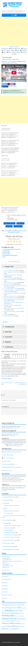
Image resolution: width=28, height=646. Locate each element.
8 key (4, 604)
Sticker (24, 230)
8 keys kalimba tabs (9, 605)
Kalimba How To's (7, 543)
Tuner (20, 230)
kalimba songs (14, 613)
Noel (4, 257)
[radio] (8, 241)
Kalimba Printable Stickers (10, 511)
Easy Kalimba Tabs (7, 520)
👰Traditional (23, 52)
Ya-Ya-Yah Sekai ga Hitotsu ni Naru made (12, 467)
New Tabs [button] (8, 332)
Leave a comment (13, 63)
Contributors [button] (9, 347)
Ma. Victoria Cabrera (7, 579)
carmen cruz (5, 576)
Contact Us (4, 490)
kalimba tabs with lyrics (19, 615)
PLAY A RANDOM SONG (14, 261)
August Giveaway (8, 528)
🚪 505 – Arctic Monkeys (7, 458)
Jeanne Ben (4, 582)
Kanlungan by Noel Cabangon (10, 255)
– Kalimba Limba (6, 558)
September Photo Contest (10, 505)
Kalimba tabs (8, 615)
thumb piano (22, 626)
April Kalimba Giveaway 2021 (11, 525)
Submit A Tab (9, 226)
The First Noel (6, 251)
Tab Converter (8, 230)
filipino (3, 610)
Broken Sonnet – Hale (7, 470)
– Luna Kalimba (5, 564)
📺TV (21, 50)
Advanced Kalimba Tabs (9, 497)
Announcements (7, 500)
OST (6, 626)
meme (16, 621)
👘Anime (12, 50)
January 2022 (7, 530)
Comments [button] (8, 337)
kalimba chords (17, 611)
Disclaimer (17, 642)
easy (19, 607)
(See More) (5, 322)
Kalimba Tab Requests (8, 546)
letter (13, 621)
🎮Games (17, 50)
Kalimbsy (3, 621)
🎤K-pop (25, 50)
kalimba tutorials (21, 619)
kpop (10, 621)
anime (6, 608)
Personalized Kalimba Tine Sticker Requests (14, 515)
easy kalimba (23, 607)
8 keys (20, 604)
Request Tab (16, 428)
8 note (14, 605)
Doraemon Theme (6, 461)
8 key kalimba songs (14, 604)
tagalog (18, 626)
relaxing (9, 378)
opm (3, 626)
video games (15, 629)
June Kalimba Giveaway (9, 532)
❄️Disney (8, 50)
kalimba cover (6, 613)
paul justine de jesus (7, 595)
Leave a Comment (18, 226)
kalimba (9, 610)
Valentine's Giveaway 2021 (10, 537)
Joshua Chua (5, 585)
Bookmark (5, 86)
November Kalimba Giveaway (11, 534)
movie (19, 621)
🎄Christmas (17, 48)
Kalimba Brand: (11, 219)
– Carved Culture (6, 556)
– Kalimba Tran (5, 567)
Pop (8, 626)
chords (15, 607)
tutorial (4, 628)
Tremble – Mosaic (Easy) (7, 455)
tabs (14, 626)
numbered (22, 623)
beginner (11, 608)
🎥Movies (4, 52)
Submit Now (12, 435)
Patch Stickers (7, 513)
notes (11, 623)
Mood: (8, 218)
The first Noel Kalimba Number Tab (11, 249)
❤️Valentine (11, 48)
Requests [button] (8, 342)
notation (5, 623)
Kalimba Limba (15, 61)
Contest (5, 503)
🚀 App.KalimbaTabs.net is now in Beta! (11, 451)
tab (11, 626)
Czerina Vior (5, 592)
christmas (5, 378)
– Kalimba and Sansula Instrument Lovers (12, 561)
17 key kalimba (19, 605)
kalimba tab (21, 613)
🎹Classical (9, 52)
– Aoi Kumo (4, 562)
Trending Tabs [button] (9, 327)
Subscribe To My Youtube (9, 223)
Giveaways (5, 523)
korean (7, 621)
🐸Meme (3, 50)
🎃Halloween (23, 48)
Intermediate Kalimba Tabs (9, 540)
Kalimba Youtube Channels (9, 549)
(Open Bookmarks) (13, 86)
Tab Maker (15, 230)
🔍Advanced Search (14, 46)
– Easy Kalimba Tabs (7, 559)
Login (3, 395)
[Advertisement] (14, 32)
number (17, 623)
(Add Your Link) (5, 570)
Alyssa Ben (4, 598)
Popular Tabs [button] (9, 266)
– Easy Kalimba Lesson (7, 565)
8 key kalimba (8, 604)
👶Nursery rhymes (16, 52)
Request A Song (20, 223)
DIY (4, 508)
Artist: (8, 215)
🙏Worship (14, 54)
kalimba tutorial (9, 618)
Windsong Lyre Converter (14, 232)
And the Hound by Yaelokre (8, 464)
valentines (10, 628)
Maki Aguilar (5, 588)
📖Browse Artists (5, 48)
